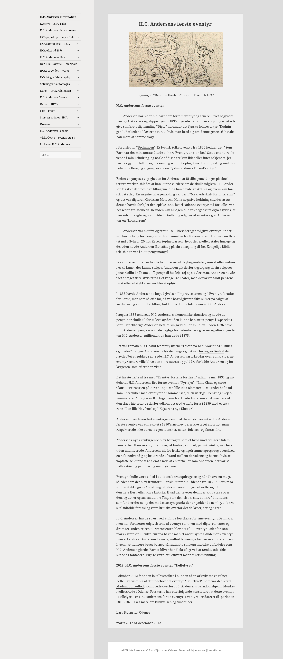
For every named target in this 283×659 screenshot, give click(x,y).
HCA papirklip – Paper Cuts (57, 37)
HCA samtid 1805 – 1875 (55, 44)
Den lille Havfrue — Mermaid (58, 64)
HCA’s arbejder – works (54, 70)
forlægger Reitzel (211, 351)
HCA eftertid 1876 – (52, 50)
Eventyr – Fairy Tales (53, 23)
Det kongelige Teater (174, 278)
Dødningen (146, 147)
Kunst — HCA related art (55, 90)
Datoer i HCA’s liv (51, 104)
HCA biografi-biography (55, 77)
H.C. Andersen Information (58, 17)
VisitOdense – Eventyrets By (57, 137)
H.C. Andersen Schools (54, 131)
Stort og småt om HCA (53, 117)
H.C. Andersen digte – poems (58, 30)
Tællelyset (193, 581)
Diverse (45, 124)
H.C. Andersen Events (53, 97)
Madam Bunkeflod (130, 586)
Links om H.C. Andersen (55, 144)
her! (190, 602)
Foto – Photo (47, 111)
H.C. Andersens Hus (52, 57)
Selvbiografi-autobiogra (55, 84)
